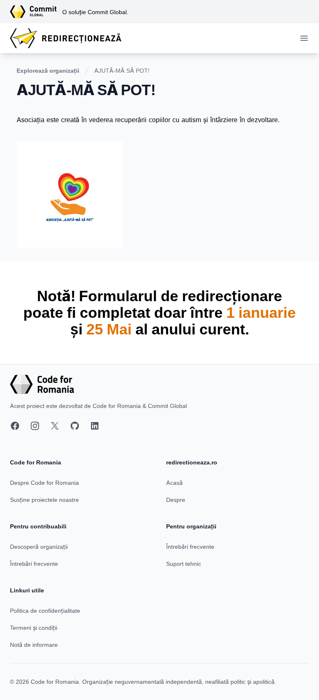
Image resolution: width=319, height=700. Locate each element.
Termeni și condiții (33, 627)
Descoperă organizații (39, 546)
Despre (175, 499)
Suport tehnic (183, 563)
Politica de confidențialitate (45, 610)
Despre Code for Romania (44, 482)
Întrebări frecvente (34, 563)
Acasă (174, 482)
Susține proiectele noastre (44, 499)
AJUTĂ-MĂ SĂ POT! (122, 70)
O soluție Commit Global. (95, 11)
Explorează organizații (48, 70)
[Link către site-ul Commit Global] (36, 11)
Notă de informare (34, 644)
